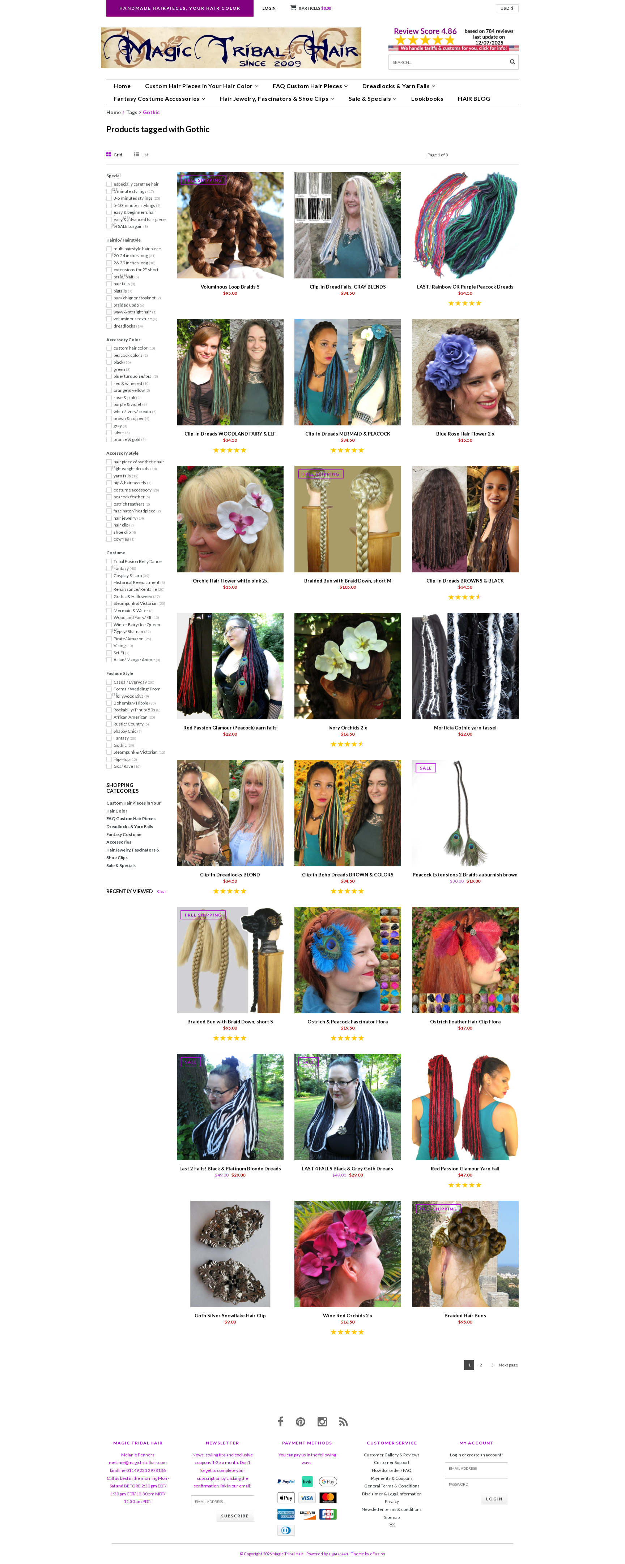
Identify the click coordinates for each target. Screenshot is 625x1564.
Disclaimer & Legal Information (392, 1493)
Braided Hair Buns (465, 1315)
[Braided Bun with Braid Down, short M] (347, 518)
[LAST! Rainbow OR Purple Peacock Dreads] (465, 225)
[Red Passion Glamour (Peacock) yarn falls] (230, 665)
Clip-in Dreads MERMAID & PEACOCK (347, 434)
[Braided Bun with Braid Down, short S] (230, 959)
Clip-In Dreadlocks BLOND (230, 875)
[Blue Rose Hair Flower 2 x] (465, 371)
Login (269, 8)
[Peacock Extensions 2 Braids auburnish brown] (465, 812)
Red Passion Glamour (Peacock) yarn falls (230, 728)
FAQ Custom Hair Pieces (307, 85)
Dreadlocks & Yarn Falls (396, 85)
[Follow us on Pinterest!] (300, 1421)
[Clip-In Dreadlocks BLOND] (230, 812)
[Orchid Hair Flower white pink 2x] (230, 518)
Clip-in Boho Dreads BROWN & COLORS (348, 875)
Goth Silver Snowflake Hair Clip (230, 1315)
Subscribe (235, 1515)
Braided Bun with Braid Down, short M (347, 581)
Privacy (392, 1501)
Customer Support (391, 1462)
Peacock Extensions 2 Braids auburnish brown (465, 875)
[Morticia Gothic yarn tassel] (465, 665)
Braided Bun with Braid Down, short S (230, 1021)
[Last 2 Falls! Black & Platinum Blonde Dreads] (230, 1106)
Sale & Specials (370, 98)
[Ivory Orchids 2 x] (347, 665)
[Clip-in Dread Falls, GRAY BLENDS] (347, 225)
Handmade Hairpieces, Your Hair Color (180, 8)
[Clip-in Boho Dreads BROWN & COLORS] (347, 812)
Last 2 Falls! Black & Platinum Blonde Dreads (230, 1168)
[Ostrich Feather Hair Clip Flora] (465, 959)
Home (122, 85)
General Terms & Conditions (392, 1486)
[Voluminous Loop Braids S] (230, 225)
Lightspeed (338, 1554)
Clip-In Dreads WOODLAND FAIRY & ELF (230, 434)
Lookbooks (427, 98)
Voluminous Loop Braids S (230, 287)
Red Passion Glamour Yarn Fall (465, 1168)
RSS (391, 1525)
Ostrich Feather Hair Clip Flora (465, 1021)
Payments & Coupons (392, 1478)
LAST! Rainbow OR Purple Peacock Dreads (465, 287)
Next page (508, 1365)
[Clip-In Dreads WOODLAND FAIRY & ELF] (230, 371)
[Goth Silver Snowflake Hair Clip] (230, 1253)
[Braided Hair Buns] (465, 1253)
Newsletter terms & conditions (392, 1509)
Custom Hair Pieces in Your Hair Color (199, 85)
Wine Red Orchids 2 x (348, 1315)
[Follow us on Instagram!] (322, 1421)
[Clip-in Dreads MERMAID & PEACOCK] (347, 371)
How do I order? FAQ (392, 1470)
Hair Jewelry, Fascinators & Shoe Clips (274, 98)
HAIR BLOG (474, 98)
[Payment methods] (286, 1481)
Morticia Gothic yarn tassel (465, 728)
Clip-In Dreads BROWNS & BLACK (465, 581)
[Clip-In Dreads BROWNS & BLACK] (465, 518)
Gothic (151, 112)
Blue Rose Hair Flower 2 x (465, 434)
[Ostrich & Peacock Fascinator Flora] (347, 959)
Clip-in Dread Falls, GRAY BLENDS (348, 287)
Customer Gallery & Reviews (392, 1454)
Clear (161, 891)
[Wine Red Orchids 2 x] (347, 1253)
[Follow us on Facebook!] (280, 1421)
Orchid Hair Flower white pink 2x (230, 581)
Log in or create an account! (476, 1454)
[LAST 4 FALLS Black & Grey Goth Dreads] (347, 1106)
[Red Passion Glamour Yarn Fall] (465, 1106)
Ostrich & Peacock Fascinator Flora (347, 1021)
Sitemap (392, 1517)
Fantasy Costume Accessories (157, 98)
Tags (131, 112)
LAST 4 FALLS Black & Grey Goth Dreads (347, 1168)
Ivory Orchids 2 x (347, 728)
